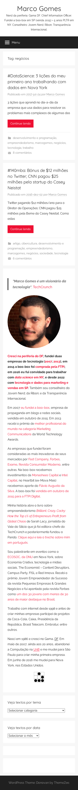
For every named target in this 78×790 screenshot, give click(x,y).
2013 (56, 361)
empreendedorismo (21, 143)
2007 (48, 361)
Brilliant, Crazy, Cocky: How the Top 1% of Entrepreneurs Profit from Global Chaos (37, 516)
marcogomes (43, 143)
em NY (29, 377)
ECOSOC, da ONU (20, 557)
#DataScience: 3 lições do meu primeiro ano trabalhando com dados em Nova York (37, 81)
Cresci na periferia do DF (25, 356)
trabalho (28, 148)
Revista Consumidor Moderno (40, 464)
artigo (16, 243)
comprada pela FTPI (50, 367)
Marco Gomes (39, 8)
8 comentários (22, 152)
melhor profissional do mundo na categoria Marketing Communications (37, 429)
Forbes (55, 459)
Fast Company (38, 459)
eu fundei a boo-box (35, 407)
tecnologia (14, 148)
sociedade (46, 253)
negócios (60, 143)
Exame (12, 464)
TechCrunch (42, 287)
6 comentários (22, 258)
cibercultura (29, 243)
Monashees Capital (45, 475)
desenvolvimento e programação (34, 138)
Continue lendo (20, 123)
